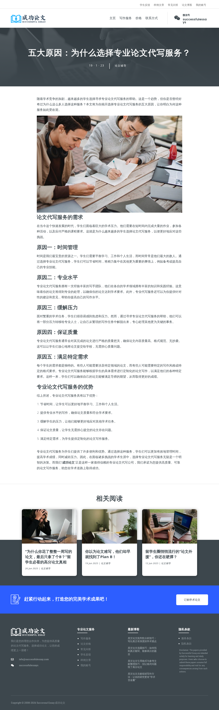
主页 (113, 18)
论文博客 (187, 5)
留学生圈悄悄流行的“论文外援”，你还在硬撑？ (168, 554)
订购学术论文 (192, 600)
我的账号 (201, 5)
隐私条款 (186, 643)
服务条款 (186, 638)
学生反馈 (145, 5)
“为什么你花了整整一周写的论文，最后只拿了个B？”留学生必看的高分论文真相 (48, 556)
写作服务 (125, 18)
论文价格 (86, 643)
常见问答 (173, 5)
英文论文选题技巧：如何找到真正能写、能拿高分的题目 (142, 651)
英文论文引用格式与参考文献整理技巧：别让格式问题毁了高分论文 (142, 664)
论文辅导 (120, 65)
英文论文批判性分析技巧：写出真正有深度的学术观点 (142, 639)
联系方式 (151, 18)
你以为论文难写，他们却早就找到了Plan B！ (107, 554)
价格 (139, 18)
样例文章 (159, 5)
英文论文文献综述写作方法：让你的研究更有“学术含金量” (141, 676)
